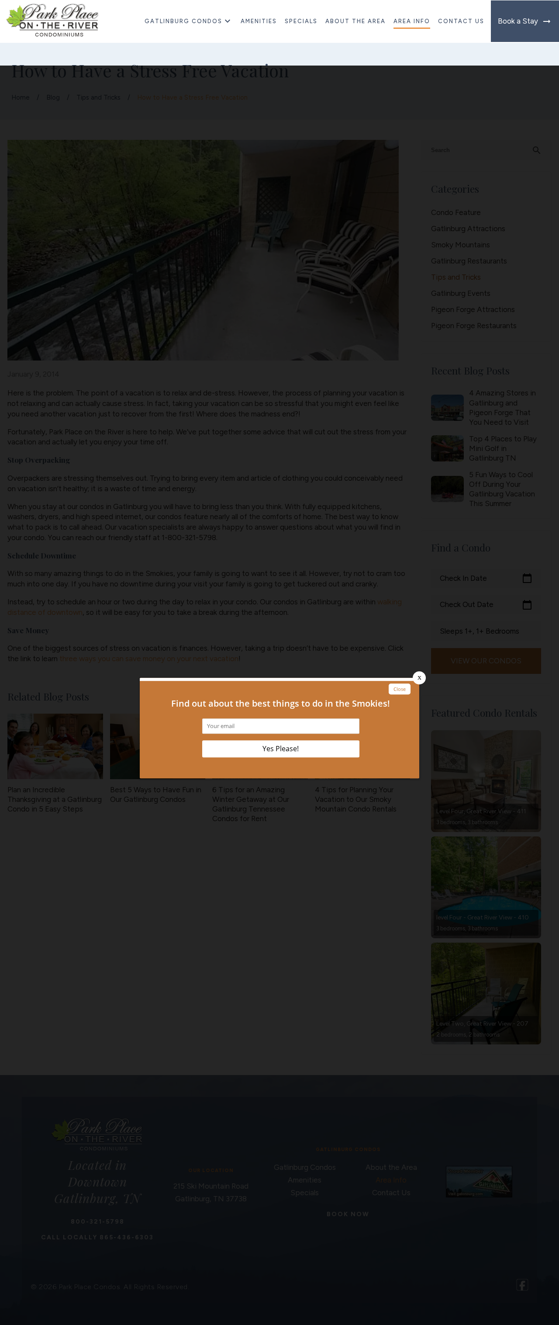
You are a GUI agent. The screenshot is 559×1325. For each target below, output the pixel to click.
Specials (301, 21)
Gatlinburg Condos (183, 21)
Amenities (259, 21)
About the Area (355, 21)
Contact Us (461, 21)
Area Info (411, 21)
